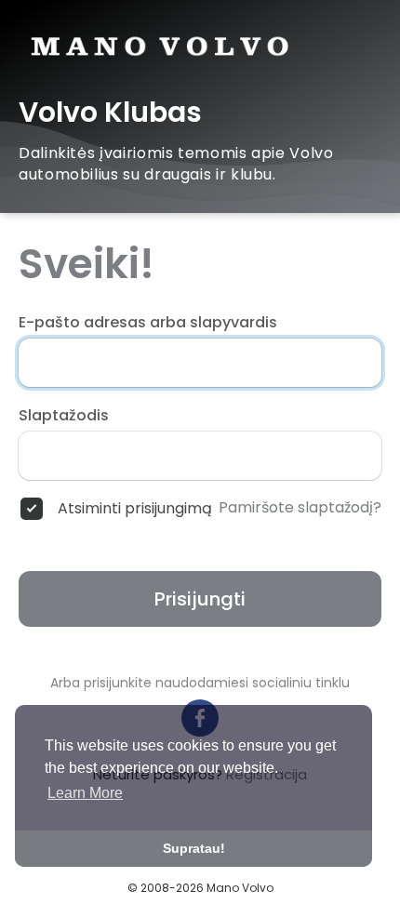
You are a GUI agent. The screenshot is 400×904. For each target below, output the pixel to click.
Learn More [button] (85, 793)
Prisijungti (200, 599)
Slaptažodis (64, 415)
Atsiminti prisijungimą (135, 509)
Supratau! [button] (194, 848)
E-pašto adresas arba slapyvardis (148, 322)
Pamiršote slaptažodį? (300, 508)
